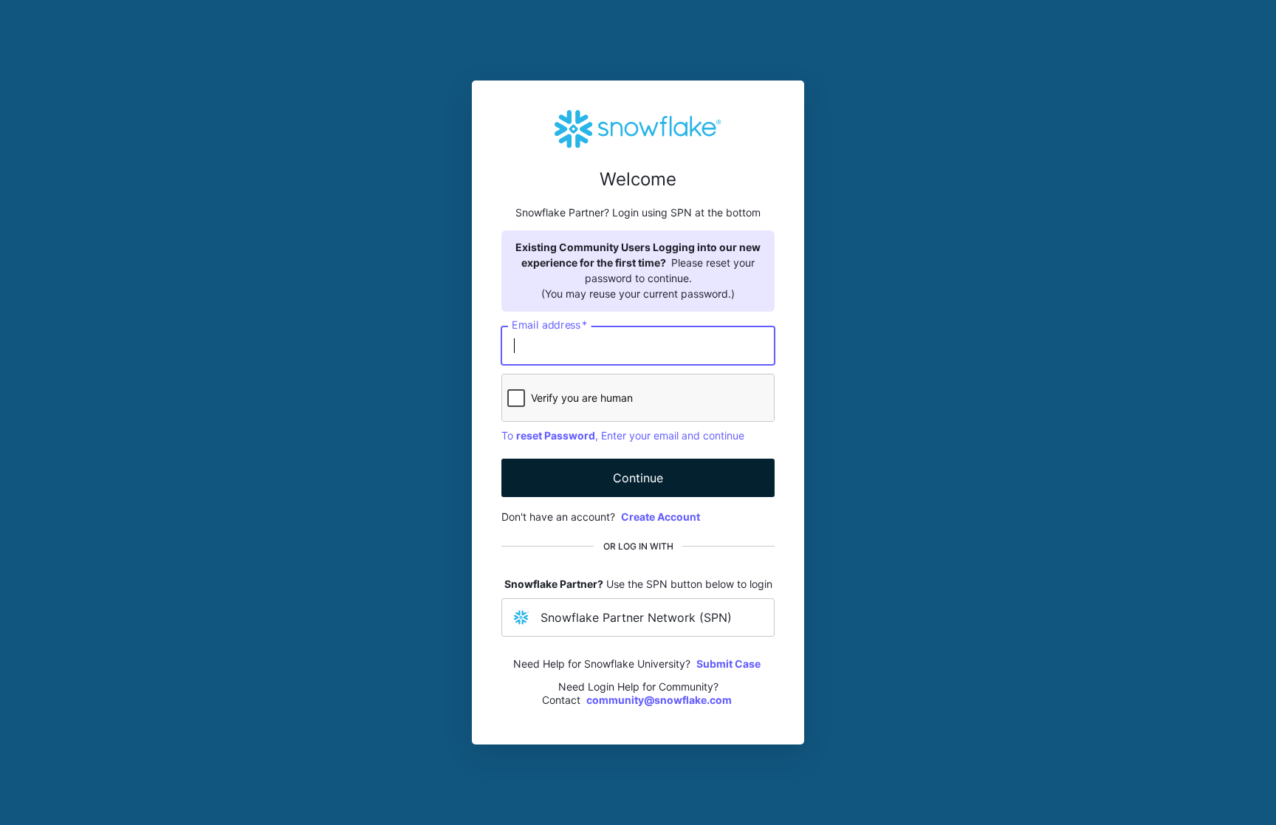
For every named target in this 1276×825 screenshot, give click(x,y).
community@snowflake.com (659, 700)
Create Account (660, 516)
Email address (549, 325)
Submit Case (728, 663)
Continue (638, 477)
